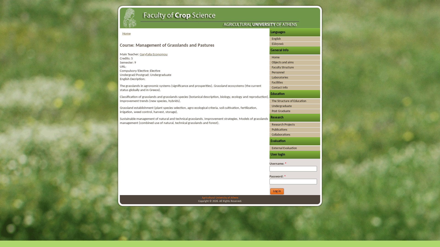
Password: (278, 176)
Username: (278, 164)
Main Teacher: (130, 54)
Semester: (127, 62)
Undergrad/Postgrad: (135, 75)
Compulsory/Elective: (135, 71)
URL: (123, 67)
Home (126, 33)
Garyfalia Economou (154, 54)
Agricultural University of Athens (220, 197)
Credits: (125, 58)
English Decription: (132, 79)
